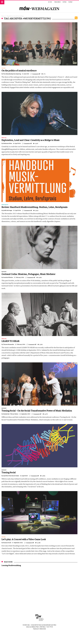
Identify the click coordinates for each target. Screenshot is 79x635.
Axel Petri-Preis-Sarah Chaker (11, 476)
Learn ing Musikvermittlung (11, 565)
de (51, 2)
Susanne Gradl (7, 542)
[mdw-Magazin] (39, 5)
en (48, 2)
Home (3, 16)
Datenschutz (43, 629)
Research (5, 204)
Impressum (36, 629)
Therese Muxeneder (8, 344)
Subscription (57, 2)
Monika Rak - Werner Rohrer (10, 414)
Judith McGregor (7, 210)
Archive (64, 2)
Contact (70, 2)
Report (4, 271)
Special (4, 137)
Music (4, 68)
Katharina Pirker (7, 143)
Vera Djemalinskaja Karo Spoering (12, 74)
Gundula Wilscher (8, 277)
